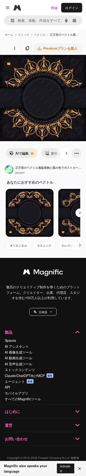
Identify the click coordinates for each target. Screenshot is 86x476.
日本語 (43, 312)
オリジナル (33, 64)
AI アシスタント (17, 346)
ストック (23, 34)
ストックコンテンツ (20, 369)
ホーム (9, 34)
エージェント (18, 381)
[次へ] (66, 153)
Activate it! (65, 468)
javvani (20, 172)
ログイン (71, 7)
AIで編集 (19, 154)
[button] (43, 312)
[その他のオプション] (14, 48)
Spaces (10, 340)
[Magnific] (43, 273)
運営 (8, 425)
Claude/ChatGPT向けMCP (28, 375)
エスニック (44, 245)
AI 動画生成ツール (18, 357)
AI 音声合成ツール (18, 363)
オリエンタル (18, 245)
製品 (8, 332)
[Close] (79, 468)
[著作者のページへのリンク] (9, 170)
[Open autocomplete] (10, 20)
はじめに (12, 411)
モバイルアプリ (16, 393)
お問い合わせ (16, 438)
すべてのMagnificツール (23, 398)
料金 (54, 7)
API (7, 387)
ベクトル (39, 34)
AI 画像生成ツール (18, 352)
